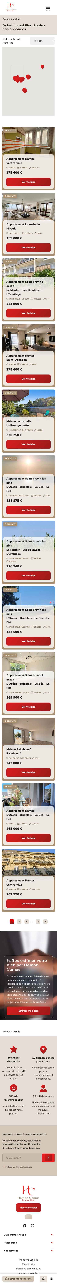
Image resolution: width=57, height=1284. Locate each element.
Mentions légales (28, 1259)
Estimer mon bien (29, 1011)
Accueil (6, 19)
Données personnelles (28, 1268)
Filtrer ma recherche (19, 1278)
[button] (42, 67)
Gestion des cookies (28, 1273)
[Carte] (43, 1279)
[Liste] (51, 1279)
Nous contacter (28, 1207)
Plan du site (28, 1264)
